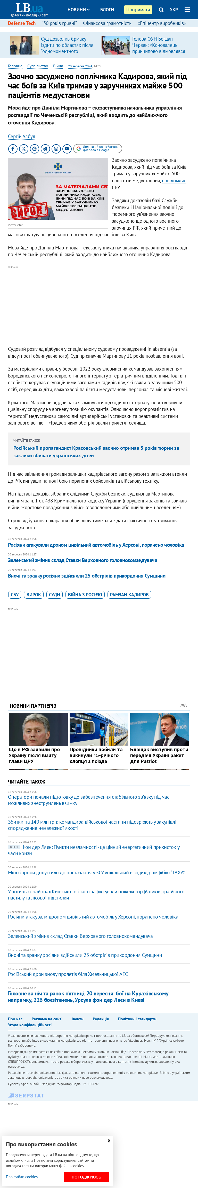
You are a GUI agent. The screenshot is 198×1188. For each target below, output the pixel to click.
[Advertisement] (99, 306)
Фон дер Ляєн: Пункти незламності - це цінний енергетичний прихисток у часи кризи (93, 850)
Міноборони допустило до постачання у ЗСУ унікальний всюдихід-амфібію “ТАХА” (96, 872)
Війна (58, 65)
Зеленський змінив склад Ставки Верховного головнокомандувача (82, 560)
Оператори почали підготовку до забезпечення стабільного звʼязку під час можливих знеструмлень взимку (88, 800)
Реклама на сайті (47, 1018)
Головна (15, 65)
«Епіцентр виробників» (162, 23)
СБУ (15, 595)
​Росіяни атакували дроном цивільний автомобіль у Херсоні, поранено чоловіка (96, 544)
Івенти (78, 1018)
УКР (174, 9)
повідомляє (174, 180)
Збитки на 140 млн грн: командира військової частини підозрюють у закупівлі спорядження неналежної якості (92, 824)
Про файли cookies (22, 1176)
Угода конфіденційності (30, 1024)
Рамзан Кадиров (129, 595)
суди (54, 595)
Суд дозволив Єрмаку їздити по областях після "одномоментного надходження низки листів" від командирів (67, 51)
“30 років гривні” (59, 23)
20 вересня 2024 (80, 66)
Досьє (104, 29)
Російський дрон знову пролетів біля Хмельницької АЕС (68, 974)
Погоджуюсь (86, 1177)
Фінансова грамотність (107, 23)
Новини (77, 10)
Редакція (101, 1018)
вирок (34, 595)
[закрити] (109, 1140)
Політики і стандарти (137, 1018)
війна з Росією (85, 595)
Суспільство (37, 65)
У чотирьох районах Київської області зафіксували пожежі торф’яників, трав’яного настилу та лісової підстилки (96, 894)
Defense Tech (22, 23)
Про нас (15, 1018)
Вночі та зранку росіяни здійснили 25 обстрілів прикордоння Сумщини (86, 575)
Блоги (107, 10)
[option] (53, 45)
